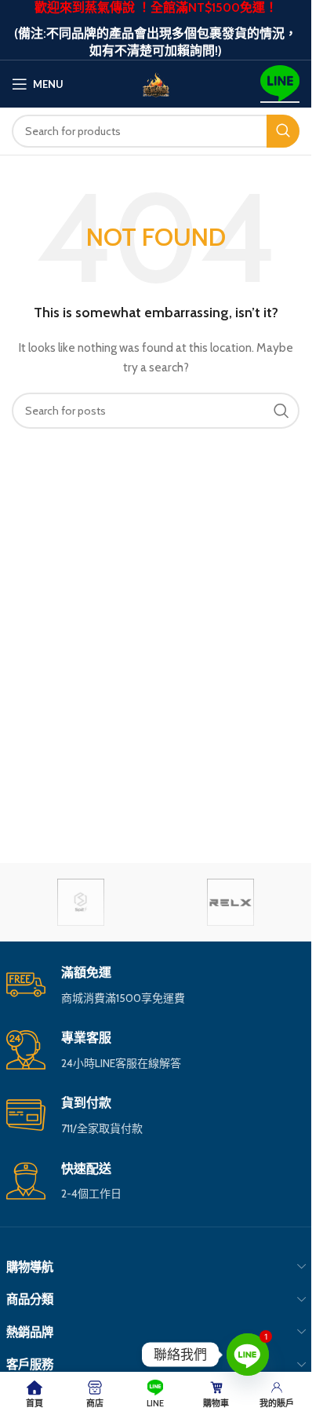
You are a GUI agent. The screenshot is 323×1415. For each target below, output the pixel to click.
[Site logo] (156, 82)
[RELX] (231, 902)
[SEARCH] (283, 131)
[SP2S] (81, 902)
